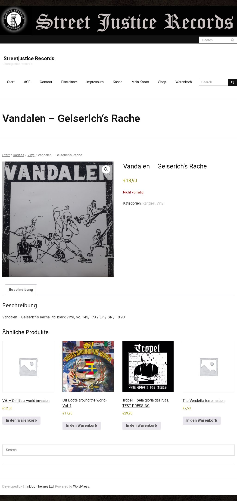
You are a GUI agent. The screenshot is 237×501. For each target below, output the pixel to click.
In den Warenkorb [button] (21, 420)
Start (11, 82)
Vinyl (31, 155)
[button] (106, 169)
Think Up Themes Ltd (38, 486)
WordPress (81, 486)
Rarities (18, 155)
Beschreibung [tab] (21, 289)
